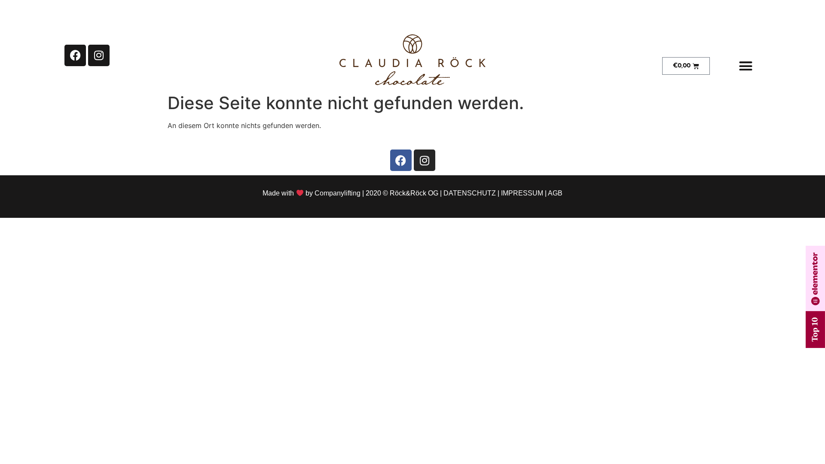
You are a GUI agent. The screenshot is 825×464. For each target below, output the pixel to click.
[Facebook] (75, 55)
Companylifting (338, 193)
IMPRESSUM (522, 193)
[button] (745, 66)
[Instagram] (99, 55)
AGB (555, 193)
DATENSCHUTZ (469, 193)
